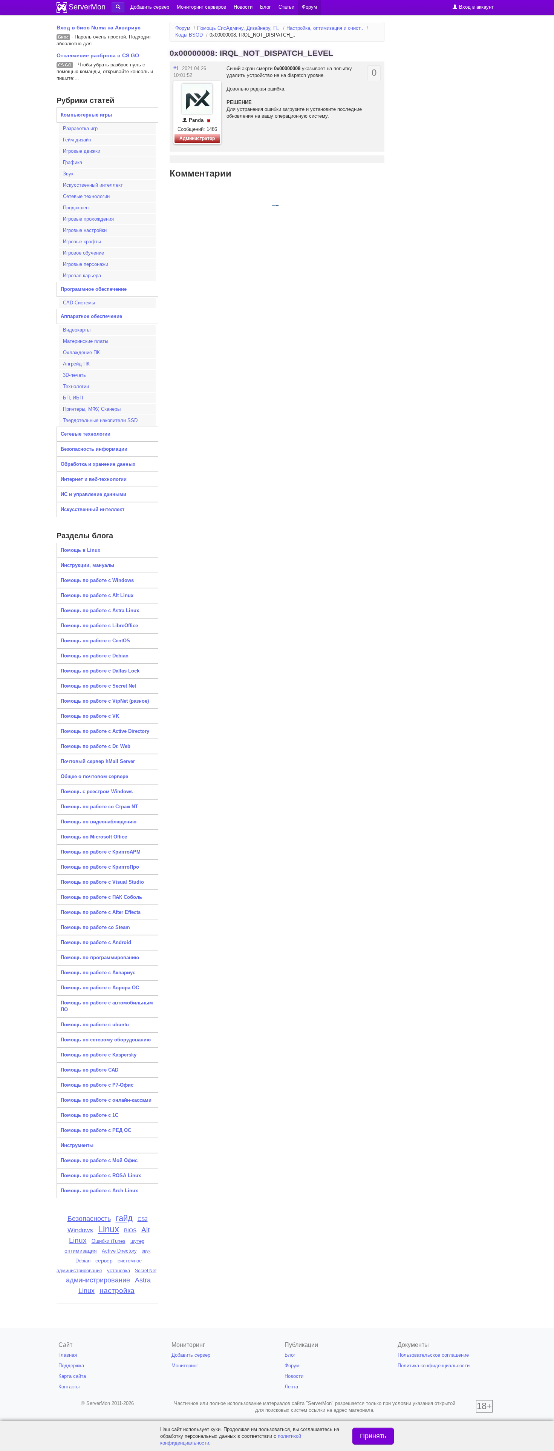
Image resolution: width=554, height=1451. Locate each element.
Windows (80, 1230)
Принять (373, 1436)
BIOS (130, 1230)
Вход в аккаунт (476, 7)
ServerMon (87, 7)
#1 (176, 68)
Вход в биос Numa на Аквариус (99, 28)
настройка (117, 1290)
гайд (124, 1218)
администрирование (98, 1280)
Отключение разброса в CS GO (98, 55)
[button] (118, 7)
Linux (108, 1229)
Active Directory (119, 1251)
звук (146, 1251)
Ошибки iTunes (108, 1241)
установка (118, 1270)
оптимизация (80, 1251)
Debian (82, 1261)
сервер (104, 1261)
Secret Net (145, 1270)
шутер (137, 1241)
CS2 (143, 1219)
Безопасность (89, 1218)
